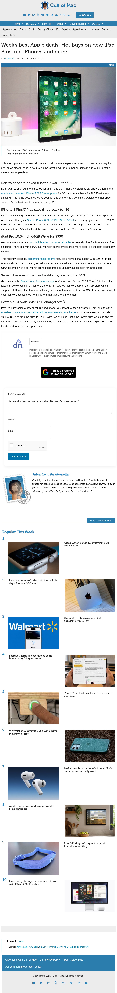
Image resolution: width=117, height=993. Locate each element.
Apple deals (22, 947)
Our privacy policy (49, 959)
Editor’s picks (63, 29)
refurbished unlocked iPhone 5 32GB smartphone (29, 193)
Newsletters (9, 35)
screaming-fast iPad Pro (41, 258)
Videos (95, 29)
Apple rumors (9, 29)
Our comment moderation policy (23, 966)
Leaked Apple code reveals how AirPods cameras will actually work (88, 770)
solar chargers (81, 947)
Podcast (106, 29)
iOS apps (33, 947)
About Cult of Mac (73, 959)
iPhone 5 (53, 947)
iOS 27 (22, 29)
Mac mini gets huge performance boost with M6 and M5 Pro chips (33, 882)
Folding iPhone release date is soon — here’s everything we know (32, 657)
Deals (60, 23)
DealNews (9, 59)
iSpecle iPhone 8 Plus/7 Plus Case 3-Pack (50, 220)
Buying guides (78, 23)
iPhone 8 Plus (66, 947)
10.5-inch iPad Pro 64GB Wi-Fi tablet (50, 242)
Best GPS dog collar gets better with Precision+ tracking (85, 845)
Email (11, 430)
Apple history (79, 29)
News (16, 23)
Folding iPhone (45, 29)
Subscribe (85, 15)
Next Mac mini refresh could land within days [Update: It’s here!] (33, 582)
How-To (46, 23)
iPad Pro (43, 947)
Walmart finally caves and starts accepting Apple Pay (83, 619)
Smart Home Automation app (37, 281)
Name (12, 419)
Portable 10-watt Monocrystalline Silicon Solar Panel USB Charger (39, 312)
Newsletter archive (101, 521)
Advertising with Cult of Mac (21, 959)
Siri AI (32, 29)
